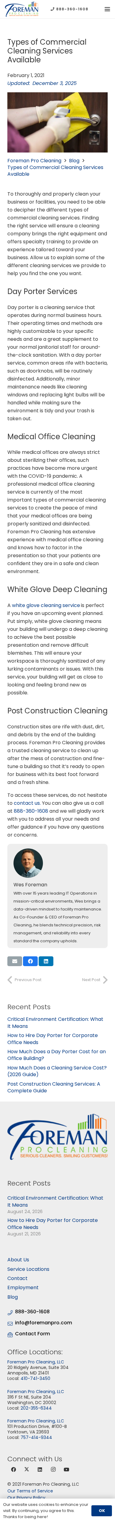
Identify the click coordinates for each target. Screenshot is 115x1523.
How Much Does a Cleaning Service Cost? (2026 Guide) (57, 1071)
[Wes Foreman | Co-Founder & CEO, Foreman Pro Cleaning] (58, 863)
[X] (27, 1469)
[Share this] (30, 961)
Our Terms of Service (30, 1491)
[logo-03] (21, 9)
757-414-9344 (36, 1437)
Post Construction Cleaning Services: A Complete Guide (53, 1087)
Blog (74, 160)
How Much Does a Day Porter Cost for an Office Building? (56, 1055)
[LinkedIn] (40, 1469)
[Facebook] (13, 1469)
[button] (107, 9)
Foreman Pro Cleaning (34, 160)
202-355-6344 (36, 1408)
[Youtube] (66, 1469)
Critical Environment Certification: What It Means (55, 1022)
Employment (23, 1287)
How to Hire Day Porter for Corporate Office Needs (52, 1039)
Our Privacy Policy (26, 1498)
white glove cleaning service (46, 605)
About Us (18, 1259)
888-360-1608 (31, 811)
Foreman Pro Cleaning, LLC (35, 1362)
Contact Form (32, 1333)
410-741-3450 (35, 1378)
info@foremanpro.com (43, 1322)
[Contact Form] (11, 1334)
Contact (17, 1278)
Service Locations (28, 1269)
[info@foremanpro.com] (11, 1323)
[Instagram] (53, 1469)
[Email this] (14, 961)
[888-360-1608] (11, 1312)
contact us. (27, 803)
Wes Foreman (30, 884)
